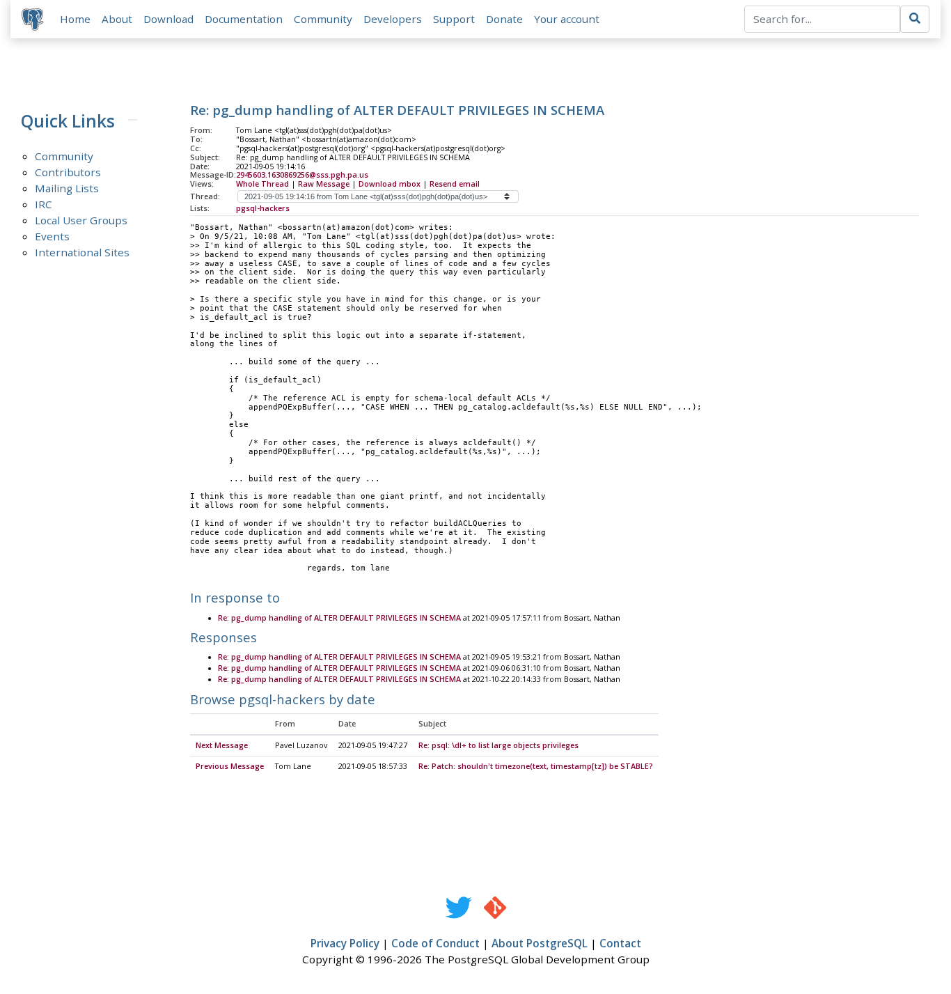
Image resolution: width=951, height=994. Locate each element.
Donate (504, 19)
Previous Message (230, 766)
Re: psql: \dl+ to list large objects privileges (498, 745)
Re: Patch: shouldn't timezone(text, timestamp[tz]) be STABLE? (535, 766)
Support (454, 19)
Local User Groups (81, 220)
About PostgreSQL (540, 943)
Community (323, 19)
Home (75, 19)
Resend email (455, 184)
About (117, 19)
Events (52, 236)
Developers (392, 19)
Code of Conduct (435, 943)
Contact (620, 943)
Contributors (68, 172)
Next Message (222, 745)
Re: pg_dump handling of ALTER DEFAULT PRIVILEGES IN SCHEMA (339, 618)
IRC (43, 204)
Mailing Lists (67, 188)
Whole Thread (262, 184)
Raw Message (323, 184)
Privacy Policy (345, 943)
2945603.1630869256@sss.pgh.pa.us (302, 175)
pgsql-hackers (263, 208)
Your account (566, 19)
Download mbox (390, 184)
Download (168, 19)
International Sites (82, 252)
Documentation (244, 19)
